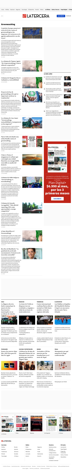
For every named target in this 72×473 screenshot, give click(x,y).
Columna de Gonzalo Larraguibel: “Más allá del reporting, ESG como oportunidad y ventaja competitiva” (9, 207)
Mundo (37, 9)
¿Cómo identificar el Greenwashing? (7, 232)
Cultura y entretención (26, 349)
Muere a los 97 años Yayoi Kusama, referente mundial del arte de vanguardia (26, 374)
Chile (2, 302)
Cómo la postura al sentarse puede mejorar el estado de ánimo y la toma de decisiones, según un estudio (44, 330)
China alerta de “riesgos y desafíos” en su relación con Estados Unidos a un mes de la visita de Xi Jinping (45, 375)
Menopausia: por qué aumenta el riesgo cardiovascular (61, 353)
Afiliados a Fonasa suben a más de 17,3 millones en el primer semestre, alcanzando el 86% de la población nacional (26, 341)
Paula (56, 349)
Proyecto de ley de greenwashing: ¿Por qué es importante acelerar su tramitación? (9, 95)
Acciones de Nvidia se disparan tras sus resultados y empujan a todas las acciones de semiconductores (26, 308)
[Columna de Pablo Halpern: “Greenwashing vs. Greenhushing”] (32, 182)
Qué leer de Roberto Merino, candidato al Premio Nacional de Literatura (62, 374)
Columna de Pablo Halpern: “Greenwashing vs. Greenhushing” (10, 179)
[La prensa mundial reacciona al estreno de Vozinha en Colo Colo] (67, 84)
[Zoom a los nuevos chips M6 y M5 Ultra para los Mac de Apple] (9, 365)
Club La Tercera (55, 9)
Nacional (12, 9)
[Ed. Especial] (50, 431)
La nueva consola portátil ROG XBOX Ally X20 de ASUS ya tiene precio (9, 383)
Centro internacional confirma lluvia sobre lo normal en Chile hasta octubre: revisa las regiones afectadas (54, 97)
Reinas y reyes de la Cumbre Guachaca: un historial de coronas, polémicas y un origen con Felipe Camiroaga (26, 384)
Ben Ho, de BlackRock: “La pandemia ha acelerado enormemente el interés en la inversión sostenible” (10, 252)
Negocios (18, 9)
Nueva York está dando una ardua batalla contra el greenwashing (10, 139)
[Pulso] (22, 431)
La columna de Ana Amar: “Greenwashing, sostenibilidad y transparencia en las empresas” (11, 121)
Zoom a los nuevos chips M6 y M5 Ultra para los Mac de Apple (9, 353)
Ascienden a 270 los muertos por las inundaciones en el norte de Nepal (43, 354)
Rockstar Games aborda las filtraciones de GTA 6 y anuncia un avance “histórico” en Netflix (9, 375)
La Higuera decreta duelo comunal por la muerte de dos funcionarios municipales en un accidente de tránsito (8, 309)
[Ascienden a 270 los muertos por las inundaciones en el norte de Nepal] (45, 365)
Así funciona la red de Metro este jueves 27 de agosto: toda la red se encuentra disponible (9, 339)
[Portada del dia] (57, 171)
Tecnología (24, 9)
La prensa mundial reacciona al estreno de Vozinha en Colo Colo (53, 83)
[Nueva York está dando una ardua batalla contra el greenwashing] (32, 141)
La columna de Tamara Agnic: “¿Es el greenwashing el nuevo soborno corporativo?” (11, 63)
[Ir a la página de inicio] (36, 16)
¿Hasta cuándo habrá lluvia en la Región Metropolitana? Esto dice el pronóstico (45, 339)
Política (7, 9)
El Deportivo (31, 9)
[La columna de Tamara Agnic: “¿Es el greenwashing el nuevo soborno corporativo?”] (32, 66)
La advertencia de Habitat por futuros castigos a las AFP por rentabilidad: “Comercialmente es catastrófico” (27, 331)
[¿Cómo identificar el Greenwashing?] (32, 236)
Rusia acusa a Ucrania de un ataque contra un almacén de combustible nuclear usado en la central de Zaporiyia (45, 384)
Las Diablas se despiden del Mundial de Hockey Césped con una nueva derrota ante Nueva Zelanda (62, 308)
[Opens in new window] (36, 431)
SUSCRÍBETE (57, 199)
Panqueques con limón (61, 382)
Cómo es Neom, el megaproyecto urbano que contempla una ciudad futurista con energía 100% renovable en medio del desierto (10, 160)
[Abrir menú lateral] (2, 16)
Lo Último (47, 9)
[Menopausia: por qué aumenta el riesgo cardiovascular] (63, 365)
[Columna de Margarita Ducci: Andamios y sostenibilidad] (32, 82)
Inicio (2, 9)
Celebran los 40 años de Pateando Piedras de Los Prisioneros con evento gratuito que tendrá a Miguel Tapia (27, 355)
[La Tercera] (7, 432)
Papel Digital (64, 9)
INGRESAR (68, 16)
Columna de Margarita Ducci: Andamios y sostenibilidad (11, 79)
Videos (41, 9)
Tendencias (40, 302)
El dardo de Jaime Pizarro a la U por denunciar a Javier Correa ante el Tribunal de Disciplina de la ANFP (54, 78)
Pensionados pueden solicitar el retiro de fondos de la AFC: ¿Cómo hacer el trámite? (54, 90)
